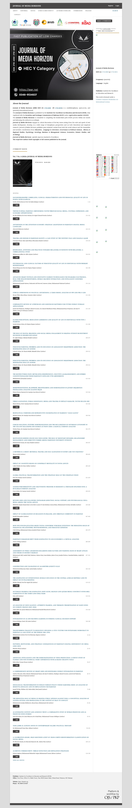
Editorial (24, 11)
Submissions (78, 11)
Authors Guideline (63, 11)
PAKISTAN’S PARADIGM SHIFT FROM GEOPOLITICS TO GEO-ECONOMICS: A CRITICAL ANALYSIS (46, 539)
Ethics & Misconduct (46, 11)
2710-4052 (58, 108)
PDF (16, 244)
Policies (88, 11)
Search (115, 11)
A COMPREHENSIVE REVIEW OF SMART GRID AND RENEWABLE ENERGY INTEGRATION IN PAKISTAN (48, 671)
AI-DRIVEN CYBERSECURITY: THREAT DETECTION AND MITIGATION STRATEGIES (41, 751)
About (15, 11)
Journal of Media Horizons (27, 6)
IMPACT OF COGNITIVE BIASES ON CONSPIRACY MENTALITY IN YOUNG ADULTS (40, 463)
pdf (16, 395)
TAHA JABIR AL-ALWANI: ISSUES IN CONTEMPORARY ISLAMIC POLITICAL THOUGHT (42, 726)
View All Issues (18, 760)
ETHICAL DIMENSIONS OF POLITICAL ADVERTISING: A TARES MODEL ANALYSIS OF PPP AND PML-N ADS (49, 292)
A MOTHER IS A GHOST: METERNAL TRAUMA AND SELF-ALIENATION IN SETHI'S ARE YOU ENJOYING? (48, 452)
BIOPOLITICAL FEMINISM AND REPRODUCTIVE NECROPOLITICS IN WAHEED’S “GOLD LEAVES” (46, 413)
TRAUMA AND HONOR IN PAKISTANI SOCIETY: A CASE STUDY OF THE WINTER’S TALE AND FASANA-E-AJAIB (50, 238)
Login (117, 6)
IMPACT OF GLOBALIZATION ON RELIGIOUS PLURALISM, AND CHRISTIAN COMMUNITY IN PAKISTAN (48, 514)
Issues (33, 11)
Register (110, 6)
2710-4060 (47, 108)
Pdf (16, 205)
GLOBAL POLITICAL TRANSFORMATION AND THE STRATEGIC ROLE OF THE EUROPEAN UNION (45, 475)
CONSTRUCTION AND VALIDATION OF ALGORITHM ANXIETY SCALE (36, 566)
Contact (17, 14)
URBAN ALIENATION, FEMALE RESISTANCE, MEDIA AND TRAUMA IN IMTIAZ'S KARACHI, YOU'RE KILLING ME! (51, 401)
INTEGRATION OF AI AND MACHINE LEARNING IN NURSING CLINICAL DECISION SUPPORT (44, 619)
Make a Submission (104, 21)
